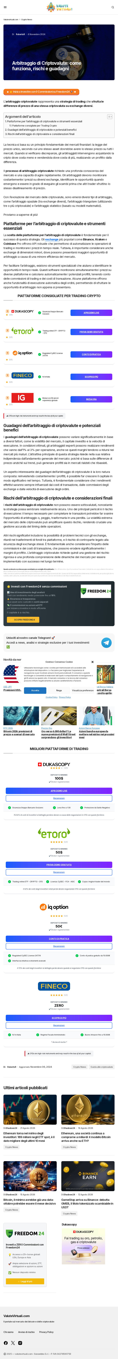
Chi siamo (8, 1332)
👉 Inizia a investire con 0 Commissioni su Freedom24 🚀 (41, 91)
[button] (92, 662)
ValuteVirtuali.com (16, 1316)
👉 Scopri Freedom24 (23, 620)
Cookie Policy (52, 697)
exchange (52, 239)
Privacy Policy (65, 697)
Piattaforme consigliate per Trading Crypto (34, 125)
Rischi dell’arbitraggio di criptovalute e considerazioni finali (41, 134)
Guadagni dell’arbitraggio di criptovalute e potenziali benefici (41, 129)
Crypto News (26, 19)
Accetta (35, 690)
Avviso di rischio (26, 1332)
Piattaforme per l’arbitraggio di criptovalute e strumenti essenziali (44, 121)
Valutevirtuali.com (10, 19)
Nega (59, 690)
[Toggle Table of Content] (108, 116)
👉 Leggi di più (25, 1281)
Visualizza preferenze (82, 690)
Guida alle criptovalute (102, 1067)
